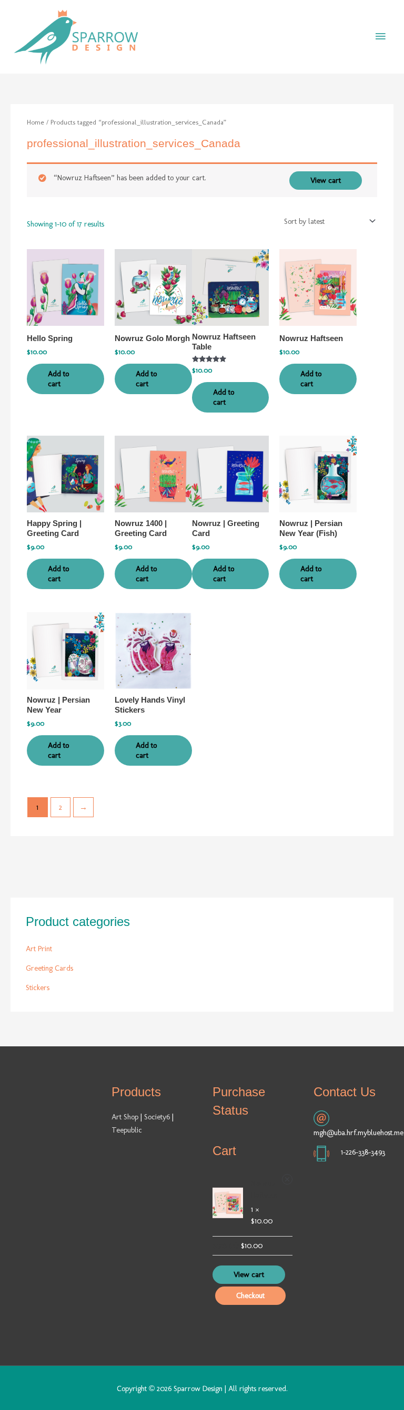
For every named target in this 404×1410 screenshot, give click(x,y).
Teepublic (127, 1130)
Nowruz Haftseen (264, 1189)
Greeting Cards (49, 968)
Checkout (250, 1295)
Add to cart (58, 378)
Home (35, 122)
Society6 (158, 1116)
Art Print (39, 948)
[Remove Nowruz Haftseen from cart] (287, 1179)
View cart (325, 180)
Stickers (37, 987)
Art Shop (125, 1116)
